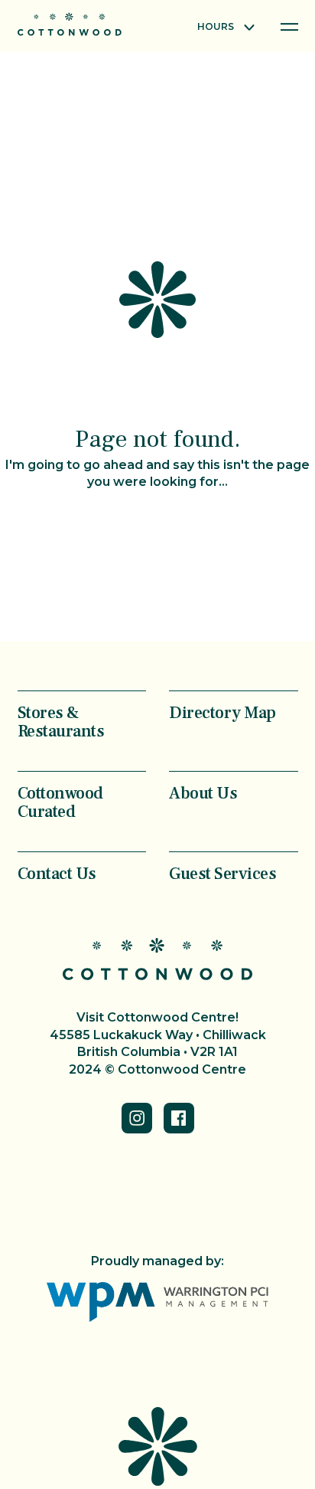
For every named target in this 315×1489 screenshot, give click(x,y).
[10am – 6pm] (225, 28)
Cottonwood (70, 24)
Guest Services (222, 873)
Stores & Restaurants (61, 721)
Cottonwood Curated (60, 801)
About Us (203, 792)
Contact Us (57, 873)
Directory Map (222, 712)
